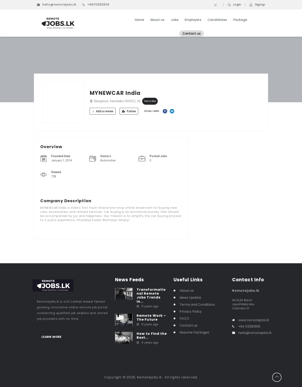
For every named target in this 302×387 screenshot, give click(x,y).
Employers (193, 20)
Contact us (191, 33)
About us (157, 20)
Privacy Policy (191, 311)
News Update (190, 297)
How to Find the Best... (152, 335)
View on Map (150, 101)
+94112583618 (98, 4)
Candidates (217, 20)
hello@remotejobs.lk (59, 4)
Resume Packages (194, 332)
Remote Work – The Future (151, 317)
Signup (260, 4)
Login (237, 4)
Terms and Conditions (197, 304)
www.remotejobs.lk (253, 320)
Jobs (175, 20)
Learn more (51, 337)
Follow (131, 111)
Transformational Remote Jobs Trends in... (151, 295)
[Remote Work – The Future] (124, 320)
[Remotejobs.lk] (77, 23)
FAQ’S (184, 318)
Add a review (104, 111)
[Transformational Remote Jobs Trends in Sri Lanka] (124, 294)
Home (139, 20)
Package (240, 20)
